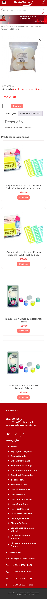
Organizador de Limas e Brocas (20, 26)
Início (3, 26)
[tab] (11, 113)
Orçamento (23, 197)
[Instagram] (15, 434)
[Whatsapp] (22, 434)
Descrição (11, 113)
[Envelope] (8, 434)
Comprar (17, 106)
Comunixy (33, 594)
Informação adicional (30, 113)
